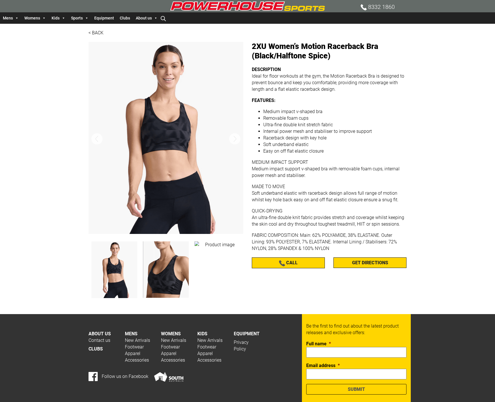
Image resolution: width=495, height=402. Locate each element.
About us (144, 18)
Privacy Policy (241, 346)
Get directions (370, 262)
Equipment (104, 18)
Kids (56, 18)
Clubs (125, 18)
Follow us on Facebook (124, 376)
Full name (318, 343)
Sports (77, 18)
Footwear (134, 347)
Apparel (132, 353)
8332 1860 (381, 6)
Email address (323, 365)
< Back (96, 33)
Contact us (99, 340)
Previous (97, 138)
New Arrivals (137, 340)
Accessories (137, 360)
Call (291, 262)
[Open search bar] (163, 18)
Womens (32, 18)
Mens (8, 18)
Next (234, 138)
